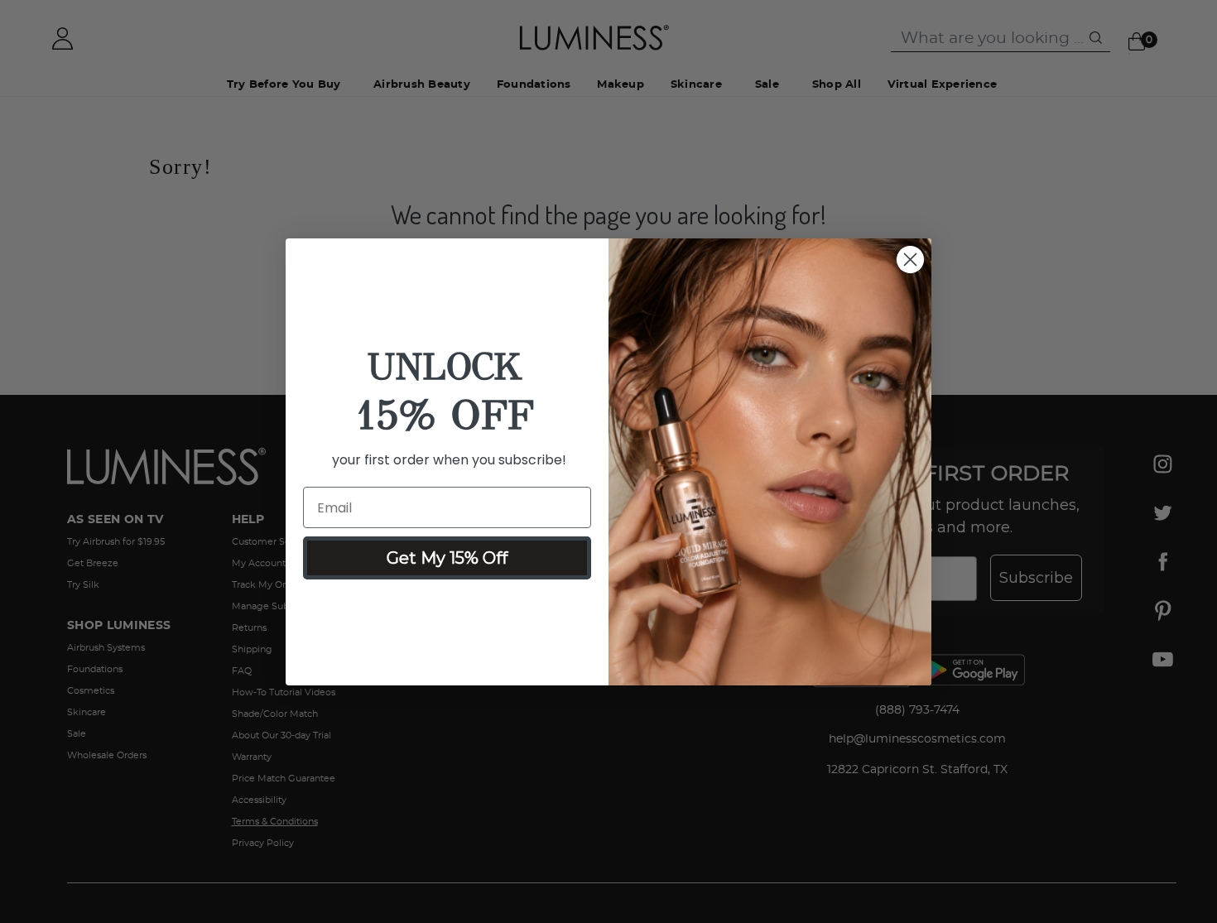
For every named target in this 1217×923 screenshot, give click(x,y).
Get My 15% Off (447, 558)
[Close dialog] (910, 259)
